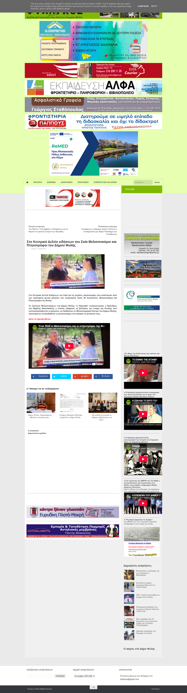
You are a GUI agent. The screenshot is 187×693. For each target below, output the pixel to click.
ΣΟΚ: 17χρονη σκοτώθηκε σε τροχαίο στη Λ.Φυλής (148, 596)
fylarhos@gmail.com (129, 679)
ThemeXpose (155, 689)
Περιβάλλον (42, 249)
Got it (154, 6)
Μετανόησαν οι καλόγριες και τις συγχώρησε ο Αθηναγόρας (147, 573)
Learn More (143, 6)
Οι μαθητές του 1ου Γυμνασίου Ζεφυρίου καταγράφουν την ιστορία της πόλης (140, 523)
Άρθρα (33, 249)
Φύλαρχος (30, 689)
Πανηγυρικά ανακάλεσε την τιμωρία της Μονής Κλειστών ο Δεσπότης (147, 609)
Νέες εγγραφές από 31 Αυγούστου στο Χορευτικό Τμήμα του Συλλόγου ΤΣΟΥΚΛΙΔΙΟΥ (146, 622)
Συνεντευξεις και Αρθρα (105, 182)
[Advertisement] (72, 216)
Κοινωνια (51, 182)
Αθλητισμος (67, 182)
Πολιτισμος (83, 182)
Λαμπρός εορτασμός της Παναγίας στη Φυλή (146, 632)
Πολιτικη (37, 182)
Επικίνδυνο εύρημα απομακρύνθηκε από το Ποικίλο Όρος (145, 585)
